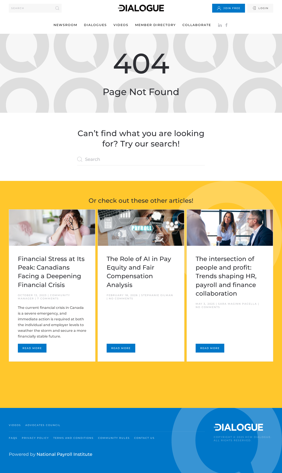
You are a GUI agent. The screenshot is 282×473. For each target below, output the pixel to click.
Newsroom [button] (65, 25)
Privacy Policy (35, 437)
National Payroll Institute (64, 454)
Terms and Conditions (73, 437)
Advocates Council (43, 425)
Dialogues (95, 25)
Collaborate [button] (196, 25)
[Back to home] (141, 8)
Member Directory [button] (155, 25)
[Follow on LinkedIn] (220, 25)
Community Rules (114, 437)
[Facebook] (226, 25)
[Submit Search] (57, 8)
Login (263, 8)
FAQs (13, 437)
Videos (120, 25)
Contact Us (144, 437)
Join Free (231, 8)
